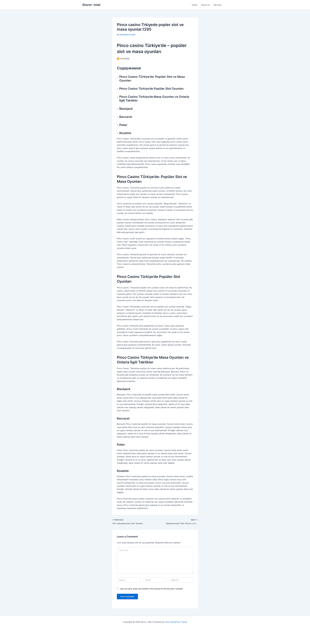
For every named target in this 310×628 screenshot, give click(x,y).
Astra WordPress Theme (176, 622)
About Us (205, 5)
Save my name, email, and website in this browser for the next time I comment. (151, 589)
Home (194, 5)
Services (217, 5)
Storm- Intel (91, 5)
